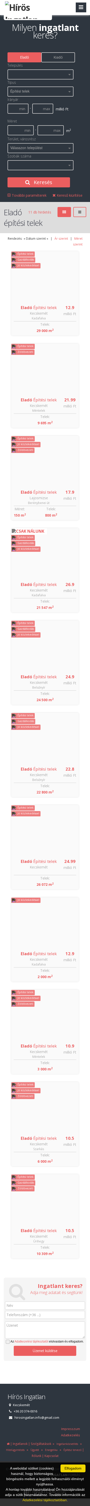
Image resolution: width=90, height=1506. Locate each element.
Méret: (19, 509)
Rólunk (36, 1456)
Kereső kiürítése (69, 195)
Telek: (45, 324)
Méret (12, 121)
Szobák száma (19, 156)
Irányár (13, 99)
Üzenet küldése (45, 1350)
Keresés (42, 182)
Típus (12, 82)
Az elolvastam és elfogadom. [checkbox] (47, 1341)
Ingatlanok (20, 1444)
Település (15, 65)
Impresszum (70, 1429)
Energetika (51, 1450)
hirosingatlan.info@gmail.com (36, 1417)
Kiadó (58, 57)
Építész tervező (72, 1450)
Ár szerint (61, 238)
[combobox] (41, 74)
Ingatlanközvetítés (66, 1444)
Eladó (24, 57)
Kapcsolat (51, 1456)
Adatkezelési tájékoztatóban (44, 1500)
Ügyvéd (34, 1450)
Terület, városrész (22, 139)
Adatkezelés (70, 1435)
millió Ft (70, 313)
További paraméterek (28, 195)
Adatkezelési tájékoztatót (31, 1341)
